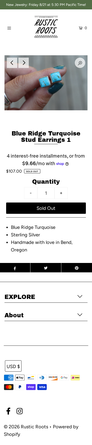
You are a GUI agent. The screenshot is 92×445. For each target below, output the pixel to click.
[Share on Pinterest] (76, 267)
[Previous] (12, 63)
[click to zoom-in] (80, 63)
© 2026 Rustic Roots (26, 426)
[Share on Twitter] (45, 267)
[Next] (23, 63)
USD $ (13, 366)
